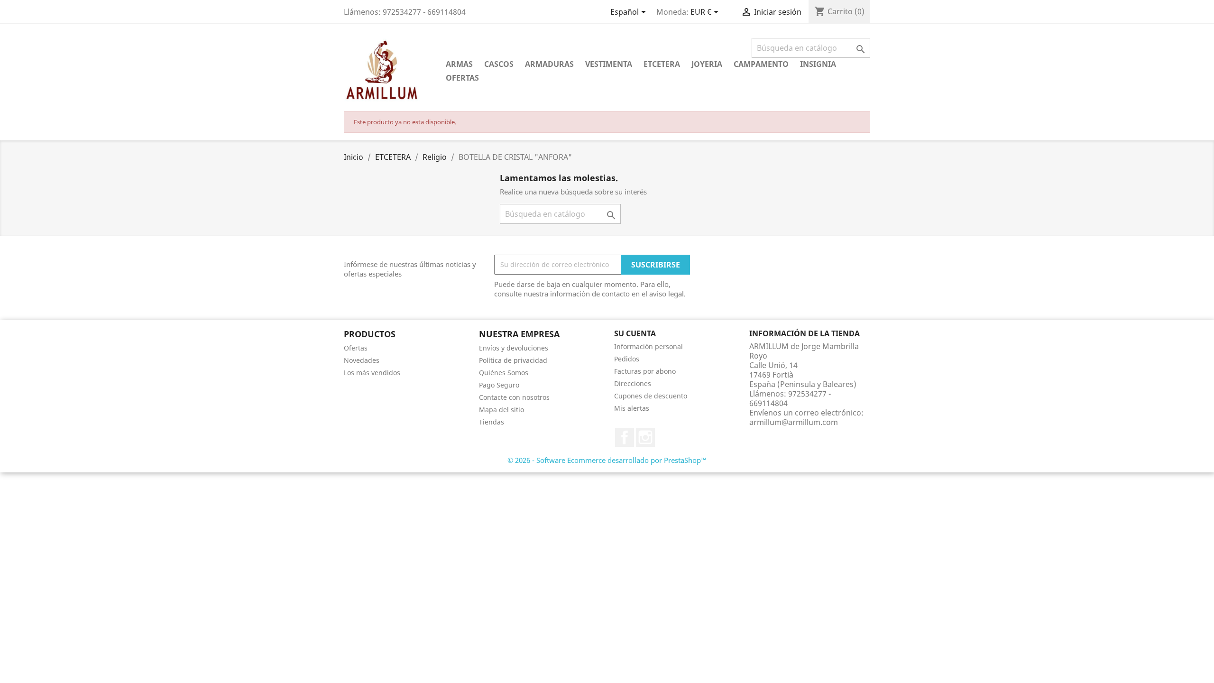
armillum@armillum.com (793, 422)
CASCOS (499, 64)
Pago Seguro (499, 384)
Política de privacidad (513, 360)
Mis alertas (631, 408)
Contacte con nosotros (514, 397)
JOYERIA (706, 64)
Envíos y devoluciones (513, 347)
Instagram (645, 437)
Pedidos (626, 358)
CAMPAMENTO (761, 64)
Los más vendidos (372, 372)
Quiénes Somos (503, 372)
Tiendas (491, 421)
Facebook (624, 437)
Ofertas (356, 347)
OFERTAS (462, 78)
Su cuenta (635, 333)
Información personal (648, 346)
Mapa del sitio (501, 409)
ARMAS (459, 64)
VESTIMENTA (608, 64)
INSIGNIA (818, 64)
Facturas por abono (645, 371)
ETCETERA (662, 64)
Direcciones (632, 383)
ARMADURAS (549, 64)
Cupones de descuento (650, 395)
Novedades (361, 360)
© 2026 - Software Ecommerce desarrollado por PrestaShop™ (607, 460)
